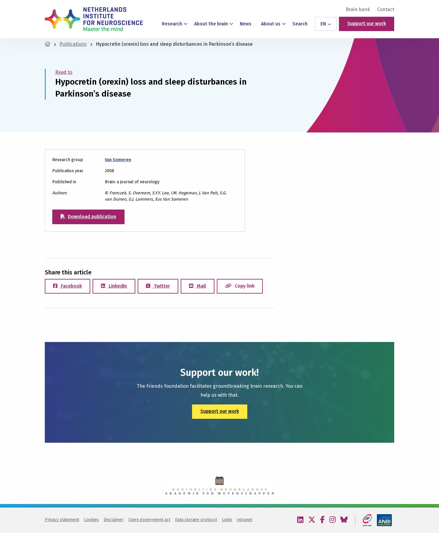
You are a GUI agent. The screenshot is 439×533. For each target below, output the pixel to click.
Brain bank (358, 9)
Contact (385, 9)
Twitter (161, 286)
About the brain (211, 24)
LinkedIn (117, 286)
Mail (201, 286)
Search (300, 24)
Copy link (244, 286)
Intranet (244, 519)
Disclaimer (114, 519)
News (245, 24)
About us (270, 24)
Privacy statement (62, 519)
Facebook (71, 286)
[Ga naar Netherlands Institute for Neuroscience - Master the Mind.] (47, 44)
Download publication (92, 216)
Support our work (366, 23)
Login (227, 519)
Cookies (91, 519)
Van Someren (118, 159)
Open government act (149, 519)
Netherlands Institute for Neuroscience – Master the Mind (94, 19)
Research (172, 24)
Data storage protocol (196, 519)
